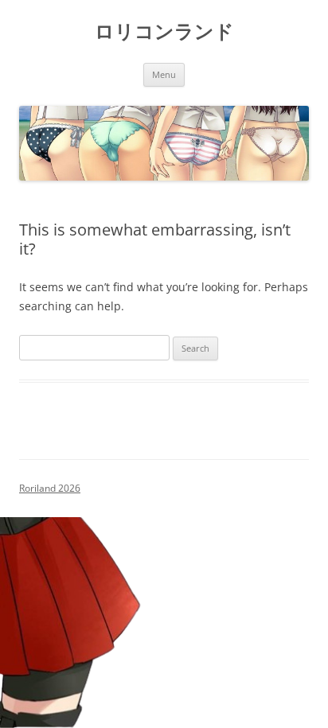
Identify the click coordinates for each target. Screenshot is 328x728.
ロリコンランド (164, 31)
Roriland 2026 (49, 488)
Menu (164, 74)
